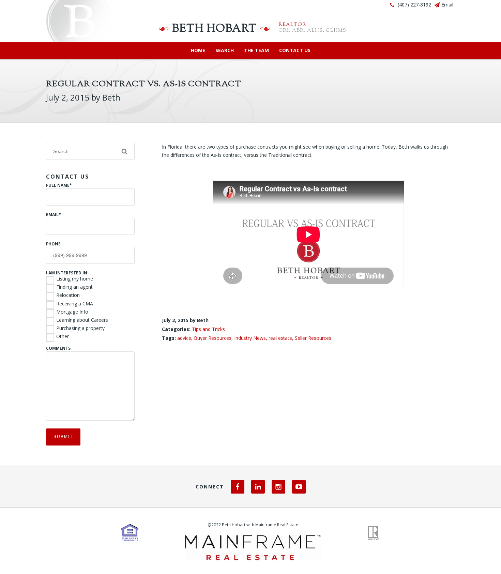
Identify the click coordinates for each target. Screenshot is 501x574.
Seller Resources (313, 338)
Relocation (68, 295)
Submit (63, 436)
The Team (256, 50)
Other (62, 336)
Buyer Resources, (214, 338)
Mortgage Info (72, 312)
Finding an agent (74, 287)
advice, (185, 338)
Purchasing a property (80, 328)
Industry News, (251, 338)
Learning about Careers (82, 320)
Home (198, 50)
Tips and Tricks (208, 329)
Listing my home (74, 279)
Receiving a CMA (74, 303)
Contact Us (294, 50)
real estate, (282, 338)
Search (224, 50)
